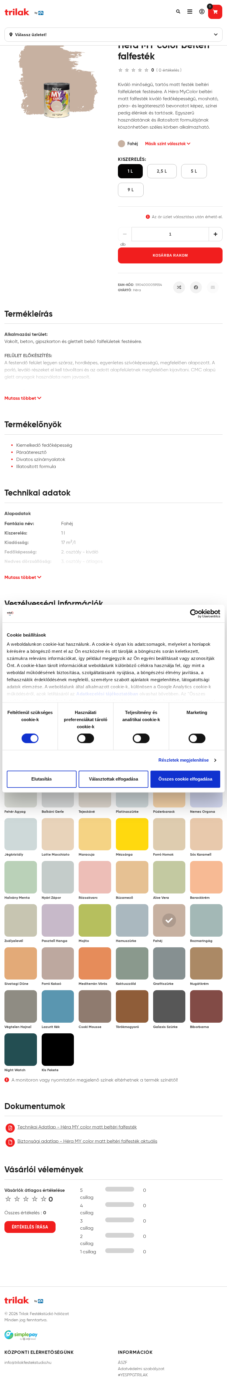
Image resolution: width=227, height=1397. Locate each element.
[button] (178, 12)
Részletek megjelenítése (183, 760)
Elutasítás (41, 778)
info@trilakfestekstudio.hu (27, 1362)
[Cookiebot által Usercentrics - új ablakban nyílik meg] (194, 613)
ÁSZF (122, 1362)
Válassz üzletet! (30, 34)
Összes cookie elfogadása (185, 778)
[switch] (85, 738)
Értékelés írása (30, 1227)
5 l (194, 171)
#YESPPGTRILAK (133, 1374)
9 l (131, 189)
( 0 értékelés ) (168, 70)
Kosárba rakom (170, 255)
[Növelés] (216, 234)
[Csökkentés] (125, 234)
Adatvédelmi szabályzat (141, 1368)
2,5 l (162, 171)
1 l (130, 171)
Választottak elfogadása (113, 778)
